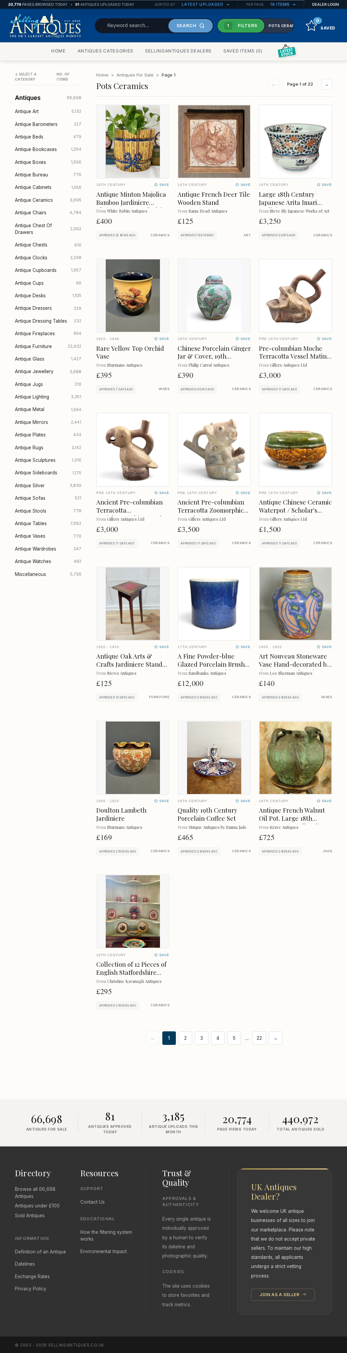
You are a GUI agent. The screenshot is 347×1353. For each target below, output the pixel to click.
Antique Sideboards (48, 472)
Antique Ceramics (48, 200)
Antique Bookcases (48, 149)
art (247, 235)
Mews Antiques (122, 673)
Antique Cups (48, 283)
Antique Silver (48, 485)
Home (102, 75)
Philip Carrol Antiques (208, 365)
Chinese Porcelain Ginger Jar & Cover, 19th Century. (214, 356)
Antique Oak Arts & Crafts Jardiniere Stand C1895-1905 (129, 664)
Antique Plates (48, 434)
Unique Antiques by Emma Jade (217, 827)
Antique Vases (48, 536)
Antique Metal (48, 409)
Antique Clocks (48, 257)
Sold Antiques (30, 1215)
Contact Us (92, 1202)
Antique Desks (48, 295)
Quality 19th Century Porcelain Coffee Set (207, 814)
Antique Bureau (48, 174)
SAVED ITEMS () (243, 50)
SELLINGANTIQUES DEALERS (178, 50)
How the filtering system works (106, 1235)
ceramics (160, 235)
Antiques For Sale (135, 75)
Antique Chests (48, 245)
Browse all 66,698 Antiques (35, 1192)
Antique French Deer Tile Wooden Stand (214, 198)
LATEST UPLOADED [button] (203, 4)
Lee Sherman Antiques (291, 673)
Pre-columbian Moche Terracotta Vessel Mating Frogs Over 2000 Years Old (294, 360)
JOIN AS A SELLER (280, 1294)
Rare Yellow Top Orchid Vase (130, 352)
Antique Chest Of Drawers (48, 229)
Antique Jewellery (48, 371)
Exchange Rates (32, 1276)
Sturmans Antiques (124, 365)
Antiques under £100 (37, 1205)
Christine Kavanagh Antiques (134, 981)
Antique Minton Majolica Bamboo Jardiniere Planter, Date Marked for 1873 (131, 206)
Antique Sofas (48, 498)
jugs (327, 851)
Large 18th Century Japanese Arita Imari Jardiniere (288, 202)
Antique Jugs (48, 384)
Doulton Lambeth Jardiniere (121, 814)
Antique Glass (48, 359)
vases (164, 389)
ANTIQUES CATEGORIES (105, 50)
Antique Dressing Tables (48, 321)
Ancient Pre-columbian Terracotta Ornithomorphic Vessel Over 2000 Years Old (129, 514)
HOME (58, 50)
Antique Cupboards (48, 270)
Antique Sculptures (48, 460)
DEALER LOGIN (325, 4)
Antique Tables (48, 523)
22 (259, 1038)
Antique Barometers (48, 124)
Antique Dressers (48, 308)
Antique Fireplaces (48, 333)
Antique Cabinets (48, 187)
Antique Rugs (48, 447)
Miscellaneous (48, 574)
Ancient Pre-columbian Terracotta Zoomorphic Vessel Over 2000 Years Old (211, 514)
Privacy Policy (30, 1288)
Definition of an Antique (40, 1251)
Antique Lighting (48, 397)
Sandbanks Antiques (207, 673)
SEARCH (187, 25)
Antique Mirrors (48, 422)
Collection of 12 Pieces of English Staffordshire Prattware (131, 972)
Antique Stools (48, 511)
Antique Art (48, 111)
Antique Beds (48, 136)
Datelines (25, 1264)
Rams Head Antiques (207, 211)
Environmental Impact (103, 1251)
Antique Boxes (48, 162)
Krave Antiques (284, 827)
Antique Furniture (48, 346)
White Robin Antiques (127, 211)
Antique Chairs (48, 212)
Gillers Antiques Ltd (288, 365)
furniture (159, 697)
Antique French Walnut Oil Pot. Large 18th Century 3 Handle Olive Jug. (292, 822)
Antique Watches (48, 561)
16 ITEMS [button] (280, 4)
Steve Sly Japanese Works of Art (299, 211)
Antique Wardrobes (48, 549)
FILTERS (242, 25)
